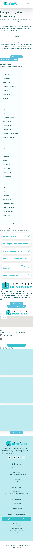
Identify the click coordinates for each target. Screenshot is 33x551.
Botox (6, 192)
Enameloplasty (8, 211)
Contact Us (17, 477)
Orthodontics (8, 172)
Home (1, 228)
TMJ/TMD (7, 219)
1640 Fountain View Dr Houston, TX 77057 (17, 493)
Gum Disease (8, 82)
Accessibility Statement (17, 530)
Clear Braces (8, 75)
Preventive (7, 106)
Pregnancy (7, 114)
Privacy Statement (17, 528)
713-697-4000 (17, 491)
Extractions (7, 125)
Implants (7, 168)
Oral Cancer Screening (11, 133)
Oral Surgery (8, 176)
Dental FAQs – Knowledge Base (17, 474)
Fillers (6, 160)
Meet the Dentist (17, 468)
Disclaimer (17, 535)
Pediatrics (7, 141)
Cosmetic (7, 157)
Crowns (6, 145)
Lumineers (7, 215)
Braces (6, 102)
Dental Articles (17, 472)
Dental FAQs (7, 228)
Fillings (6, 90)
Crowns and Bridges (10, 203)
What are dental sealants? (13, 275)
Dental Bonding (9, 223)
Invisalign (7, 79)
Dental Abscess (9, 110)
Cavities (6, 71)
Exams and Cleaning (10, 184)
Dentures (7, 94)
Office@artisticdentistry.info (17, 496)
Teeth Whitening (9, 118)
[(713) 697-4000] (1, 335)
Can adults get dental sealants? (15, 259)
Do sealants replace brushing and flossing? (15, 267)
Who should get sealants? (12, 251)
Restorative (7, 121)
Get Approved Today (16, 365)
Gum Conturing (9, 207)
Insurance (7, 149)
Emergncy (7, 199)
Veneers (6, 188)
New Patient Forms (17, 503)
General (6, 196)
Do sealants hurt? (9, 236)
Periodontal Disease (10, 86)
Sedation (7, 164)
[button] (28, 3)
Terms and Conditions (17, 533)
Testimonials (17, 479)
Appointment (8, 153)
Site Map (17, 481)
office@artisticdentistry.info (10, 339)
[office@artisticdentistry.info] (1, 339)
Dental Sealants (9, 137)
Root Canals (8, 180)
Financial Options (17, 508)
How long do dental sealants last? (15, 244)
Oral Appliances (9, 129)
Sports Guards (8, 98)
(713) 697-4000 (7, 335)
